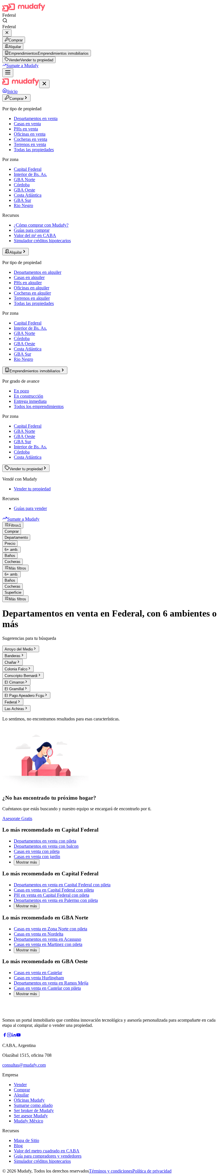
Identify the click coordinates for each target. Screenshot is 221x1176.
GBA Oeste (24, 189)
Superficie (13, 592)
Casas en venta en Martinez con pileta (48, 944)
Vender (20, 1084)
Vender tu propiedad (32, 488)
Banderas (12, 656)
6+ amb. (11, 549)
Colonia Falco (16, 669)
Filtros (15, 525)
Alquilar (15, 47)
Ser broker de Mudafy (34, 1110)
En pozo (21, 390)
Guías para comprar (31, 230)
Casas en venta (27, 123)
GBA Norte (24, 179)
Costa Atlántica (27, 195)
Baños (10, 555)
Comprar (16, 40)
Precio (10, 543)
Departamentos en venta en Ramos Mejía (51, 982)
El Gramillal (14, 689)
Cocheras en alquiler (32, 293)
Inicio (12, 91)
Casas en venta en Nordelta (38, 934)
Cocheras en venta (30, 139)
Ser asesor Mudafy (31, 1115)
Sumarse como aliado (33, 1105)
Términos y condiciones (110, 1171)
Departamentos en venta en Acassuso (47, 939)
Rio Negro (23, 205)
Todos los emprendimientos (39, 406)
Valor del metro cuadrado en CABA (46, 1150)
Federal (11, 702)
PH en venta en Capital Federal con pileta (51, 895)
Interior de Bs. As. (30, 174)
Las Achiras (14, 709)
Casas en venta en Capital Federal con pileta (54, 889)
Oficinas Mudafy (29, 1100)
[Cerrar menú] (44, 84)
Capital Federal (27, 169)
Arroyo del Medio (19, 649)
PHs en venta (26, 128)
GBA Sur (22, 200)
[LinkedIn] (14, 1035)
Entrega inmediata (30, 401)
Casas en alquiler (29, 277)
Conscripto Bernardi (21, 676)
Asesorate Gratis (17, 818)
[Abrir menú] (7, 72)
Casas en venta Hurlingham (39, 977)
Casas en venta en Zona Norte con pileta (50, 928)
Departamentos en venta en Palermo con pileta (56, 900)
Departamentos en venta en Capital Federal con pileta (62, 884)
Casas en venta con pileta (37, 851)
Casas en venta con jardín (37, 856)
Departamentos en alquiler (37, 272)
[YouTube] (18, 1035)
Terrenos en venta (30, 144)
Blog (18, 1145)
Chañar (10, 662)
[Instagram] (9, 1035)
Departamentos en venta (36, 118)
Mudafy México (28, 1120)
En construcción (28, 396)
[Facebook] (4, 1035)
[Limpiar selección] (7, 33)
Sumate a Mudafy (22, 65)
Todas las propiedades (34, 149)
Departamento (16, 537)
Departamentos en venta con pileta (45, 841)
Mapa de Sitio (26, 1140)
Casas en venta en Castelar (38, 972)
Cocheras (12, 561)
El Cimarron (14, 682)
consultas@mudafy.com (24, 1065)
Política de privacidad (152, 1171)
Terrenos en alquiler (32, 298)
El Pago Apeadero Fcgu (24, 695)
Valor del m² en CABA (35, 235)
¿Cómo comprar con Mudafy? (41, 225)
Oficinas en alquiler (31, 287)
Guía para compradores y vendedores (47, 1156)
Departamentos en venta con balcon (46, 846)
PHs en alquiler (28, 282)
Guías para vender (30, 508)
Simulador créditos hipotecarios (42, 240)
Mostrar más (26, 862)
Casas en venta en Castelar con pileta (47, 988)
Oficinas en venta (29, 134)
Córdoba (22, 184)
